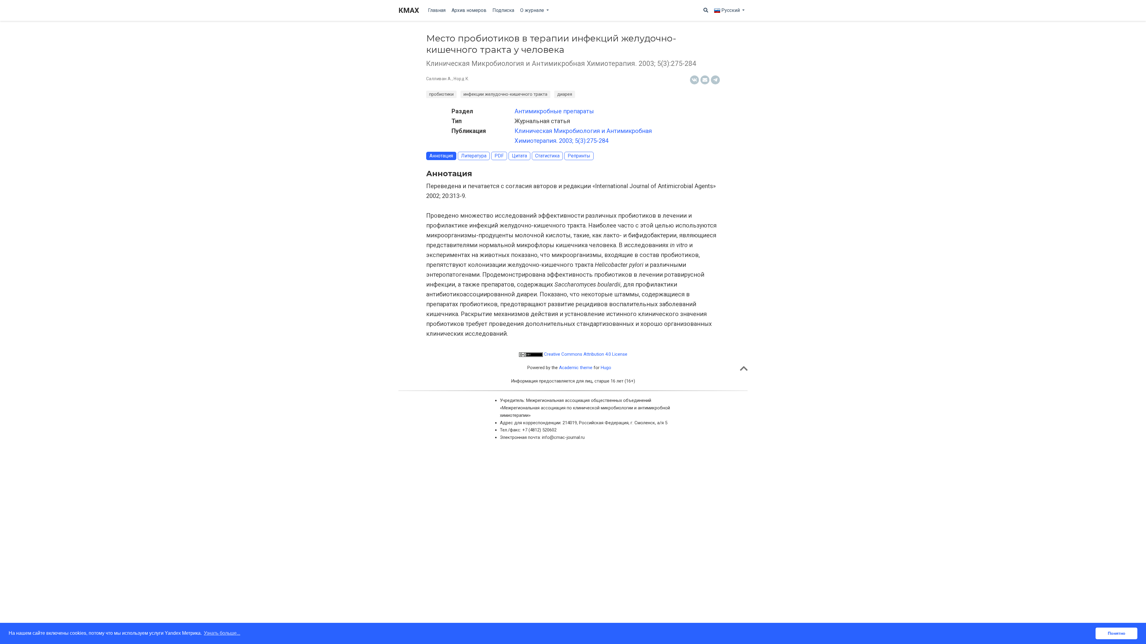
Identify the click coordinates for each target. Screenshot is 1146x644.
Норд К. (461, 78)
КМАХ (408, 10)
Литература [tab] (473, 156)
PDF (499, 156)
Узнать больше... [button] (222, 633)
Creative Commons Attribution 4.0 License (585, 354)
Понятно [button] (1116, 633)
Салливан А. (439, 78)
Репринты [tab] (579, 156)
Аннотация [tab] (441, 156)
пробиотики (441, 94)
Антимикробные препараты (554, 111)
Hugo (606, 367)
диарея (564, 94)
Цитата (519, 156)
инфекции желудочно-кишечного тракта (505, 94)
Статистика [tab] (547, 156)
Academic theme (575, 367)
